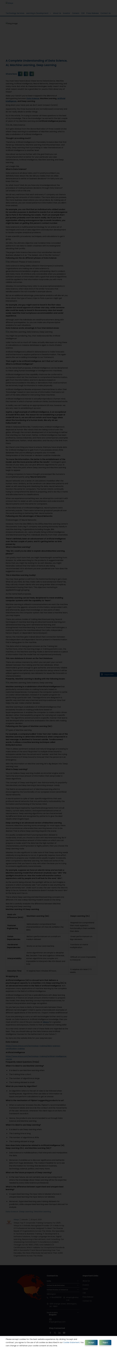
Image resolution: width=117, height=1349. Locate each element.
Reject (105, 1342)
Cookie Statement (71, 1342)
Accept (91, 1342)
